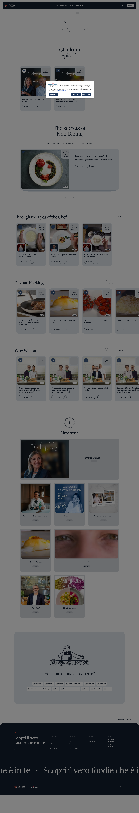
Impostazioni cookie (53, 94)
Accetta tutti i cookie (86, 94)
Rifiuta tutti (75, 94)
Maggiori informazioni (62, 90)
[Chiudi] (91, 83)
